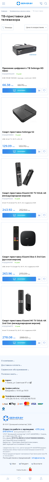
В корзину (21, 90)
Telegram (24, 464)
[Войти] (41, 479)
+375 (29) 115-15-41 (12, 399)
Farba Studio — (22, 470)
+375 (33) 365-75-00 (28, 399)
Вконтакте (37, 464)
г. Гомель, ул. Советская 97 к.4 (17, 383)
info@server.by (38, 458)
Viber (13, 464)
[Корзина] (30, 479)
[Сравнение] (8, 479)
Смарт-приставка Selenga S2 (18, 132)
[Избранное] (19, 479)
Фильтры (8, 28)
